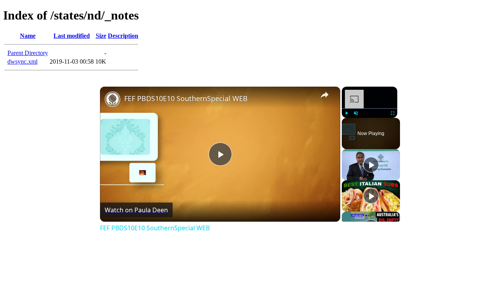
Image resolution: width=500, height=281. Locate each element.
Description (123, 35)
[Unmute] (356, 113)
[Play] (346, 113)
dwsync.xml (22, 61)
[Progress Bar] (369, 108)
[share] (325, 95)
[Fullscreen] (392, 113)
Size (101, 35)
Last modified (72, 35)
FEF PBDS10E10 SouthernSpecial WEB (186, 98)
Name (28, 35)
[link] (112, 99)
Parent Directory (27, 53)
